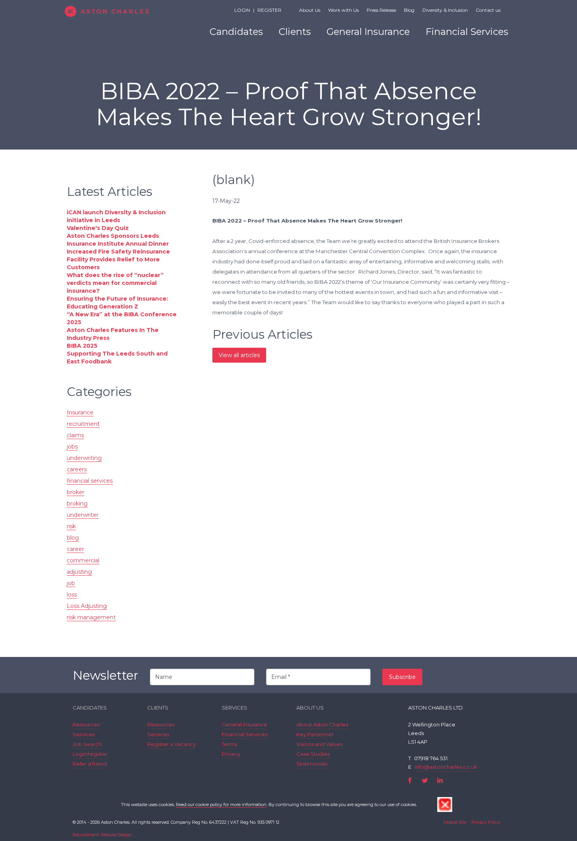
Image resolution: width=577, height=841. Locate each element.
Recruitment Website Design (102, 834)
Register (269, 10)
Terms (229, 744)
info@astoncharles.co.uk (445, 767)
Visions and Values (319, 744)
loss (72, 594)
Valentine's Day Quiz (98, 228)
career (75, 549)
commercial (83, 560)
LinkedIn (440, 780)
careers (77, 469)
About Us (309, 10)
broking (77, 503)
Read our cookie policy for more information (221, 804)
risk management (91, 617)
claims (75, 435)
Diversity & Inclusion (445, 10)
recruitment (83, 423)
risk (71, 526)
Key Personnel (314, 734)
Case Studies (313, 754)
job (71, 583)
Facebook (410, 780)
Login (242, 10)
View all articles (239, 355)
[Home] (121, 11)
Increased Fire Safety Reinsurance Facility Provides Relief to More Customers (118, 259)
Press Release (381, 10)
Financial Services (466, 31)
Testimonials (311, 764)
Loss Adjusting (87, 605)
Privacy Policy (485, 822)
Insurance (80, 412)
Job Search (87, 744)
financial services (90, 480)
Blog (409, 10)
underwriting (84, 458)
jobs (72, 446)
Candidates (236, 31)
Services (84, 734)
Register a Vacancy (171, 744)
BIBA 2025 (82, 345)
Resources (86, 724)
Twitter (425, 780)
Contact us (488, 10)
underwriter (83, 514)
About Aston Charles (322, 724)
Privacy (231, 754)
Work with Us (343, 10)
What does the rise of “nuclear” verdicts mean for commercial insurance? (115, 283)
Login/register (90, 754)
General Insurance (368, 31)
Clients (295, 31)
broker (75, 492)
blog (73, 537)
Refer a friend (90, 764)
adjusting (79, 571)
